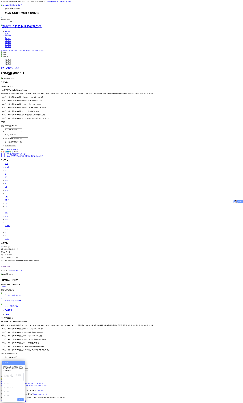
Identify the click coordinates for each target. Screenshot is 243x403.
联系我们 (69, 1)
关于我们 (50, 1)
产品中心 (56, 1)
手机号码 (8, 138)
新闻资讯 (8, 35)
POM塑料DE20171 (12, 149)
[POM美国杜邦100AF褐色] (1, 299)
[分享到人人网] (8, 151)
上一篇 (14, 154)
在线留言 (63, 1)
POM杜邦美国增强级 (12, 306)
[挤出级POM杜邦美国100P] (1, 293)
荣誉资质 (8, 43)
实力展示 (8, 41)
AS (6, 37)
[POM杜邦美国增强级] (1, 304)
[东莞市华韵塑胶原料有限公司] (11, 5)
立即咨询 (4, 286)
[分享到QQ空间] (1, 151)
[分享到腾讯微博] (6, 151)
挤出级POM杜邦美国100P (13, 295)
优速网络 (41, 390)
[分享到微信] (10, 151)
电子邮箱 (8, 142)
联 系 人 (7, 135)
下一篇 (22, 156)
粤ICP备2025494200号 (39, 394)
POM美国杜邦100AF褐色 (13, 301)
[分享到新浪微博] (4, 151)
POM (17, 68)
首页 (2, 68)
